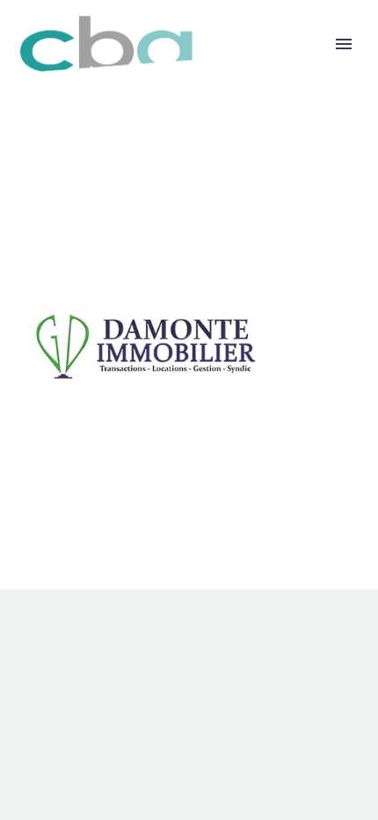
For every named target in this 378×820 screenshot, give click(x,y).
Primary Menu (344, 44)
